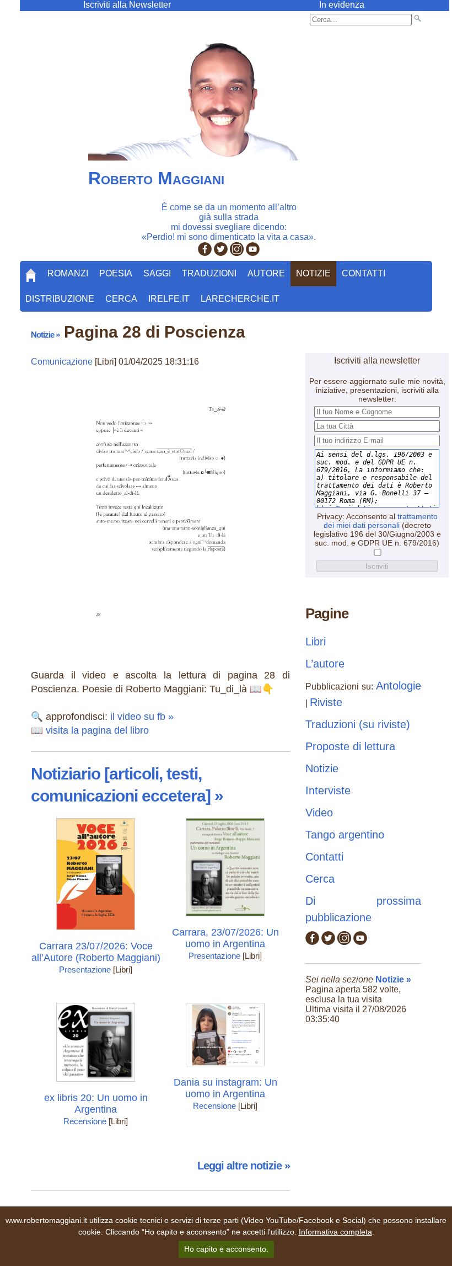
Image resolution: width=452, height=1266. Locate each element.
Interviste (328, 790)
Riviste (326, 702)
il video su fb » (142, 716)
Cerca (121, 298)
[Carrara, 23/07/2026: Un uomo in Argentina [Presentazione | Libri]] (225, 918)
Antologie (398, 686)
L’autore (325, 664)
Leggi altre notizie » (243, 1166)
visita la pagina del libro (97, 730)
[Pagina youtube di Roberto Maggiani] (253, 253)
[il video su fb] (160, 633)
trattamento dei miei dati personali (381, 521)
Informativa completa (335, 1231)
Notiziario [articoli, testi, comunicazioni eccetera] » (127, 785)
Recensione (84, 1121)
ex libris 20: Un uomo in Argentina (96, 1103)
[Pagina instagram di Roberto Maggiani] (237, 253)
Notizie (313, 273)
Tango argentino (344, 835)
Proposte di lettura (350, 746)
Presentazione (85, 969)
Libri (315, 641)
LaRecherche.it (240, 298)
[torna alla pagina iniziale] (31, 271)
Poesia (115, 273)
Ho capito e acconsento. (226, 1248)
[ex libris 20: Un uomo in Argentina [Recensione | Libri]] (95, 1084)
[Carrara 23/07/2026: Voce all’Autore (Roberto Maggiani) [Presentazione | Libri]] (95, 932)
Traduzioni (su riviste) (357, 724)
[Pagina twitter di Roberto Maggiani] (221, 253)
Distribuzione (59, 298)
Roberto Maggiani (156, 178)
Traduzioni (209, 273)
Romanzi (67, 273)
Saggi (157, 273)
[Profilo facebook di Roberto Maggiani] (205, 253)
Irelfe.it (169, 298)
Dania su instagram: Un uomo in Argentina (225, 1088)
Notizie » (45, 334)
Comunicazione (62, 361)
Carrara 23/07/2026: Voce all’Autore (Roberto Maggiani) (95, 952)
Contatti (363, 273)
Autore (266, 273)
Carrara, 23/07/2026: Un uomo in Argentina (225, 938)
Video (319, 812)
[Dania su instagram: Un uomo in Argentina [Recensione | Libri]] (225, 1068)
